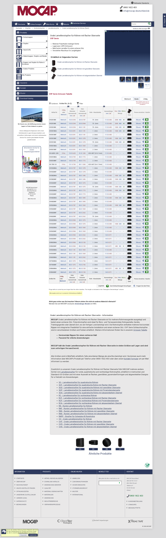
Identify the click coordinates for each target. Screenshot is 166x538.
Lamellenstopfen (53, 28)
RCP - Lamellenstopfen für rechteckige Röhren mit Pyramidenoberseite (89, 400)
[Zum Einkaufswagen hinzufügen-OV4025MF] (145, 224)
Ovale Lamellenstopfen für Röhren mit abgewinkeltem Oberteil (79, 75)
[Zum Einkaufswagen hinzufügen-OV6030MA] (145, 257)
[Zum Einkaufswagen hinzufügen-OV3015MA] (145, 131)
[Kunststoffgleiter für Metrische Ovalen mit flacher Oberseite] (134, 79)
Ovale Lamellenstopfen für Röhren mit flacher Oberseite (77, 62)
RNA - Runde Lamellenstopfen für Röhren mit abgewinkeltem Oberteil (88, 414)
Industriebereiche (51, 501)
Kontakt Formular (131, 359)
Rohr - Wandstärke (95, 112)
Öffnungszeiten (22, 491)
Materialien (48, 495)
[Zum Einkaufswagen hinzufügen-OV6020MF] (145, 213)
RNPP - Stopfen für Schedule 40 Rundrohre (77, 416)
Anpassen (23, 535)
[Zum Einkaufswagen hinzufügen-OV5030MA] (145, 250)
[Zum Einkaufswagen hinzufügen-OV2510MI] (145, 123)
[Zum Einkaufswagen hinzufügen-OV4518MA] (145, 157)
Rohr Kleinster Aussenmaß (72, 112)
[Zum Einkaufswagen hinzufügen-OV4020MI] (145, 187)
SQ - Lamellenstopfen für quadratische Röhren (78, 382)
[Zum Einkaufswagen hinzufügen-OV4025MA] (145, 220)
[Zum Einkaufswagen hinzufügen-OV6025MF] (145, 239)
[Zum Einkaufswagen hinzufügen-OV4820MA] (145, 198)
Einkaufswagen (36, 24)
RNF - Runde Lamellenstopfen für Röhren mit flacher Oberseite (85, 408)
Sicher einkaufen (78, 485)
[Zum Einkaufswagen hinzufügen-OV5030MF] (145, 253)
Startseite (21, 24)
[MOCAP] (37, 10)
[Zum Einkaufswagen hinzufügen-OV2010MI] (145, 120)
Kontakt (23, 88)
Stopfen (28, 28)
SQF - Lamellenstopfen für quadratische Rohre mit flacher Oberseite (87, 385)
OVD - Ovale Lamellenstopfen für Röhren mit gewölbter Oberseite (86, 424)
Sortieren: (61, 103)
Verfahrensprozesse (52, 504)
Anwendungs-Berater (82, 304)
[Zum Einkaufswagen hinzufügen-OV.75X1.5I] (145, 164)
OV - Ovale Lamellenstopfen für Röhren (75, 419)
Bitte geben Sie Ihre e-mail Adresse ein (109, 478)
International (77, 495)
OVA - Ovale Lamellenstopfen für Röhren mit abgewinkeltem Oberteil (88, 427)
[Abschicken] (119, 483)
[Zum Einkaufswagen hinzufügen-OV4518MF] (145, 161)
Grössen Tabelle (140, 330)
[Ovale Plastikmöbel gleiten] (141, 85)
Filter (81, 104)
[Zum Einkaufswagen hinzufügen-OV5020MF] (145, 209)
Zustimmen (33, 535)
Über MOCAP (20, 481)
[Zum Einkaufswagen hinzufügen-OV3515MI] (145, 142)
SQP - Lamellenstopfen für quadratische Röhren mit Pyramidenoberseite (89, 390)
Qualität (47, 488)
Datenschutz (21, 501)
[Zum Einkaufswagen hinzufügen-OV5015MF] (145, 149)
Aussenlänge (108, 110)
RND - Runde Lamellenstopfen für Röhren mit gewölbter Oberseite (86, 411)
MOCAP (149, 526)
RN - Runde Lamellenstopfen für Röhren (75, 406)
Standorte (23, 83)
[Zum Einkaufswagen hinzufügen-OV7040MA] (145, 261)
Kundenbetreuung (135, 501)
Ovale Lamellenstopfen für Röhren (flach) (75, 28)
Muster (66, 24)
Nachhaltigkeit (22, 485)
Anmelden (76, 478)
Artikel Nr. (54, 112)
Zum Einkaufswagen (80, 481)
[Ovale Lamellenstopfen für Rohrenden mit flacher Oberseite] (128, 79)
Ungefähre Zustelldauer (26, 495)
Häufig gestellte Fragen (25, 488)
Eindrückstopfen (39, 28)
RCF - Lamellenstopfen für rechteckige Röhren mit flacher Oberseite (87, 398)
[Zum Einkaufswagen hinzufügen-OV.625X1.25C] (145, 153)
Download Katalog (26, 98)
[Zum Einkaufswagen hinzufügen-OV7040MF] (145, 265)
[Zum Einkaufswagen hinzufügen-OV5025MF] (145, 231)
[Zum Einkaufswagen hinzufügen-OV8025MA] (145, 242)
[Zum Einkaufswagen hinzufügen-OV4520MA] (145, 190)
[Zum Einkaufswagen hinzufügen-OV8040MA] (145, 268)
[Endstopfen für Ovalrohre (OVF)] (141, 79)
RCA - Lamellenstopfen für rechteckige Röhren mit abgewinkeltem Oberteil (90, 403)
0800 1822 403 (130, 7)
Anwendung (49, 498)
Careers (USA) (21, 498)
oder (63, 112)
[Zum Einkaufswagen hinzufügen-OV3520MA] (145, 168)
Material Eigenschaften (53, 491)
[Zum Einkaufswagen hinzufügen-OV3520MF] (145, 172)
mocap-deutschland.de (136, 11)
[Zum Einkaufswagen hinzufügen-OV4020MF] (145, 183)
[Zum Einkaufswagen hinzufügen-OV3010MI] (145, 127)
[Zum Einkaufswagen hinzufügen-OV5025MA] (145, 227)
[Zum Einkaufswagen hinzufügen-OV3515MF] (145, 138)
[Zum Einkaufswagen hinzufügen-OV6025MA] (145, 235)
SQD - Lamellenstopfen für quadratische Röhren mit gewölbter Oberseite (89, 387)
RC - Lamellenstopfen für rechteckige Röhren (78, 395)
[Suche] (149, 24)
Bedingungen (21, 504)
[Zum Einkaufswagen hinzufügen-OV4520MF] (145, 194)
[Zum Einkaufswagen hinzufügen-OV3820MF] (145, 179)
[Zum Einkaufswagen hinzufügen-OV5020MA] (145, 205)
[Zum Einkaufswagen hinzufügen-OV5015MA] (145, 146)
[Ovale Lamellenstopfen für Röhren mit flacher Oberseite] (122, 79)
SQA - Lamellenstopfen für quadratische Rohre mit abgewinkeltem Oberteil (90, 393)
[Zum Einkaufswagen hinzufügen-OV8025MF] (145, 246)
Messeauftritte (134, 508)
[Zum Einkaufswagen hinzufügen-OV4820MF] (145, 201)
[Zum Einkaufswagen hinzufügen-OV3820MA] (145, 175)
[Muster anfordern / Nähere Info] (138, 120)
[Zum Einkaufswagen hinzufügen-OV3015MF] (145, 134)
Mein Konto (50, 24)
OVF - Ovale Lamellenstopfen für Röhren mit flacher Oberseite (85, 421)
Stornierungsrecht (79, 488)
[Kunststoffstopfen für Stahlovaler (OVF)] (147, 79)
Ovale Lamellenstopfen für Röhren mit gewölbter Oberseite (78, 69)
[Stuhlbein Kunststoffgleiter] (147, 85)
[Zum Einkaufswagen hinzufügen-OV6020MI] (145, 216)
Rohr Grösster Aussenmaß (82, 112)
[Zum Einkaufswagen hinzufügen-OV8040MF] (145, 272)
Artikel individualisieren (53, 478)
